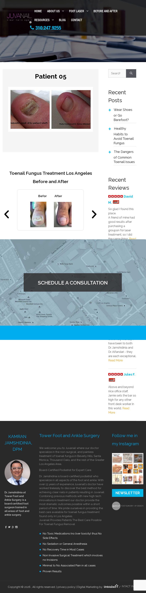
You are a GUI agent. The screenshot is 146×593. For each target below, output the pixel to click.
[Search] (131, 73)
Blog (62, 20)
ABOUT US (53, 11)
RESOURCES (41, 20)
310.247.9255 (47, 28)
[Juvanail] (19, 18)
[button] (6, 214)
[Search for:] (117, 73)
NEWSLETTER (128, 493)
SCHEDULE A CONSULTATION (73, 283)
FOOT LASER (76, 11)
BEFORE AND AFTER (105, 11)
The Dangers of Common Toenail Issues (124, 157)
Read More (115, 360)
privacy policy (66, 587)
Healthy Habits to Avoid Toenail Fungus (124, 136)
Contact (76, 20)
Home (38, 11)
